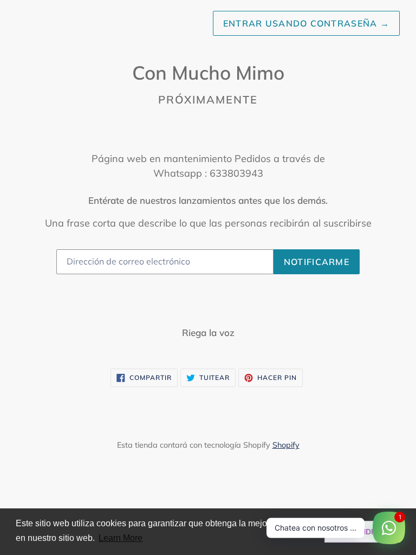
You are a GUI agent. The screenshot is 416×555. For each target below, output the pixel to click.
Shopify (286, 445)
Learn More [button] (120, 538)
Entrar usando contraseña (306, 23)
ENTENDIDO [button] (362, 531)
